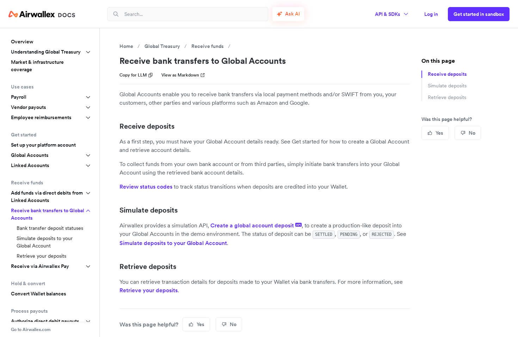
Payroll (18, 97)
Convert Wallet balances (38, 293)
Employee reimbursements (41, 117)
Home (126, 46)
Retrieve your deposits (41, 256)
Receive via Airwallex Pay (40, 266)
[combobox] (193, 14)
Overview (22, 41)
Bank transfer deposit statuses (50, 228)
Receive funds (207, 46)
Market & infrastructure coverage (37, 66)
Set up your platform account (43, 145)
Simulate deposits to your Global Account (45, 242)
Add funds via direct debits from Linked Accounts (47, 196)
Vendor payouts (28, 107)
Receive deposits (146, 126)
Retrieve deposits (147, 266)
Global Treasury (162, 46)
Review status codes (145, 186)
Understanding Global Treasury (46, 52)
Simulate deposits (148, 210)
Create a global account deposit (255, 225)
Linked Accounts (30, 165)
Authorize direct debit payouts (45, 321)
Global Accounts (30, 155)
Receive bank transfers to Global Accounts (47, 214)
